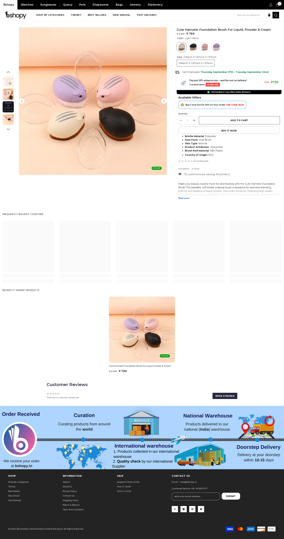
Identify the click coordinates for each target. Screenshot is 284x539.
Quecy (67, 4)
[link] (28, 276)
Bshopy (8, 4)
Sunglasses (48, 4)
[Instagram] (183, 509)
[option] (93, 101)
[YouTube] (201, 509)
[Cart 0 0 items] (277, 4)
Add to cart (239, 120)
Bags (119, 4)
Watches (27, 4)
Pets (82, 4)
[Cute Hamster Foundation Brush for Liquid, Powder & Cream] (142, 330)
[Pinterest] (192, 509)
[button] (22, 101)
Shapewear (101, 4)
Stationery (155, 4)
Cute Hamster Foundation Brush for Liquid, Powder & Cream (140, 366)
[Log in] (270, 4)
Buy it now (229, 130)
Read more (183, 198)
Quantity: (183, 113)
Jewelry (135, 4)
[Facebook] (175, 509)
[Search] (275, 15)
